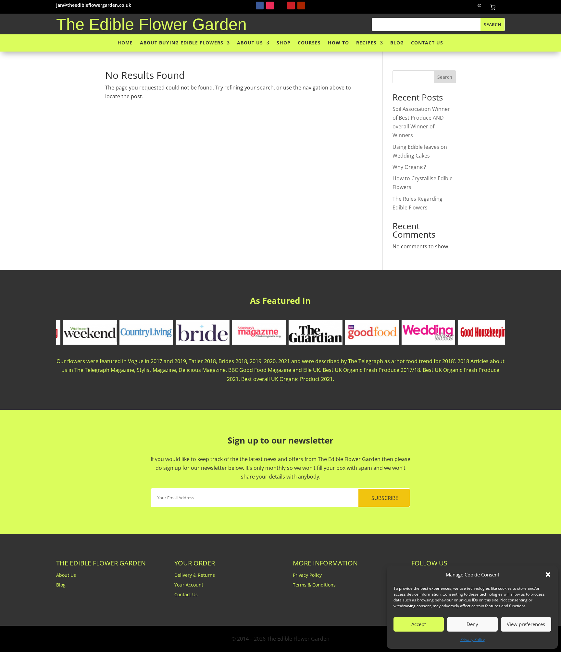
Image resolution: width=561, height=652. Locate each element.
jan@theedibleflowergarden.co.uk (93, 5)
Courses (309, 43)
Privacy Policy (472, 639)
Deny (472, 624)
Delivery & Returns (194, 575)
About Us (250, 43)
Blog (397, 43)
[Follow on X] (280, 5)
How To (338, 43)
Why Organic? (409, 167)
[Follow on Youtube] (301, 5)
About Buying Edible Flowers (181, 43)
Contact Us (427, 43)
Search (444, 77)
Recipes (366, 43)
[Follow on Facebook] (260, 5)
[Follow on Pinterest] (291, 5)
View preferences (526, 624)
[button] (548, 574)
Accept (418, 624)
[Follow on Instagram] (270, 5)
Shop (284, 43)
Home (125, 43)
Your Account (188, 585)
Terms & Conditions (314, 585)
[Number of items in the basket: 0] (492, 7)
